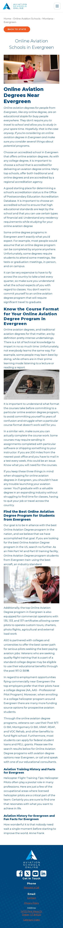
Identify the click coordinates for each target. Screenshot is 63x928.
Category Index (31, 919)
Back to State (17, 29)
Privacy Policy (31, 903)
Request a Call (31, 887)
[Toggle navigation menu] (57, 6)
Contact (31, 898)
